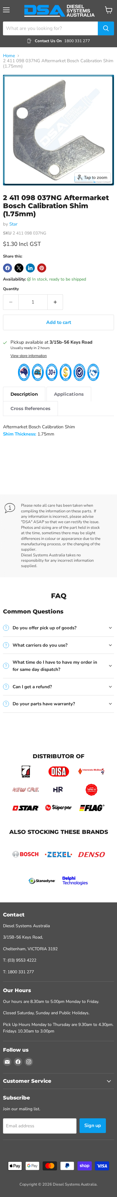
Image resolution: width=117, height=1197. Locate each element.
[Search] (106, 28)
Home (9, 55)
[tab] (24, 394)
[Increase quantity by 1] (55, 302)
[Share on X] (18, 268)
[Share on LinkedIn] (30, 268)
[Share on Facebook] (7, 268)
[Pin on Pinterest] (41, 268)
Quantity (11, 289)
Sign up (92, 1125)
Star (13, 224)
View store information (28, 356)
